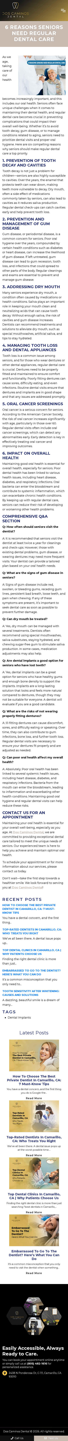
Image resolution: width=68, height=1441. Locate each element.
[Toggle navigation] (63, 10)
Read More (34, 1098)
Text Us (53, 1438)
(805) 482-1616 (37, 1363)
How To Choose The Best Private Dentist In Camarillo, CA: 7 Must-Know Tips (29, 909)
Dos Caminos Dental (28, 832)
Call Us (18, 1438)
